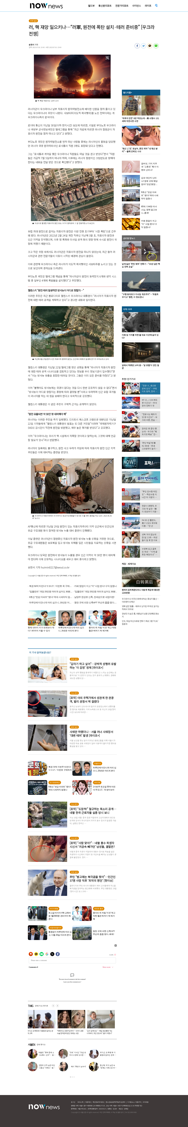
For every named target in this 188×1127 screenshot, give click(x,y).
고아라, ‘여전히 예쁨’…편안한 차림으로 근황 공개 (77, 1055)
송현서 (31, 44)
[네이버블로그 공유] (156, 47)
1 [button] (70, 1076)
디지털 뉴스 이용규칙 (134, 1102)
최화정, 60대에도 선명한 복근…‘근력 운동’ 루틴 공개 (108, 1055)
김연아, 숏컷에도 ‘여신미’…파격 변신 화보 (108, 1066)
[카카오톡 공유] (149, 47)
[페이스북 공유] (137, 47)
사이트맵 (145, 1102)
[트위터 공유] (143, 47)
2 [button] (72, 1076)
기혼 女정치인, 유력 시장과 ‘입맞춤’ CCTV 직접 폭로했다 (39, 1032)
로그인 (73, 1102)
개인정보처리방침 (98, 1102)
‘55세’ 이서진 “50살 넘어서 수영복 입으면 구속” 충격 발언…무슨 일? (70, 1032)
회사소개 (80, 1102)
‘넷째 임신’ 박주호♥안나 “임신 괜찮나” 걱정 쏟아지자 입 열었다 (77, 1068)
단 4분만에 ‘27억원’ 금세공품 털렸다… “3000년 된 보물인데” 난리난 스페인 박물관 (100, 1033)
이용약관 (88, 1102)
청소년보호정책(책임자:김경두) (115, 1102)
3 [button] (74, 1076)
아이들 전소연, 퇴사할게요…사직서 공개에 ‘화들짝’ (47, 1055)
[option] (41, 1023)
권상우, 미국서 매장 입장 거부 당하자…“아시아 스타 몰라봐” (47, 1068)
